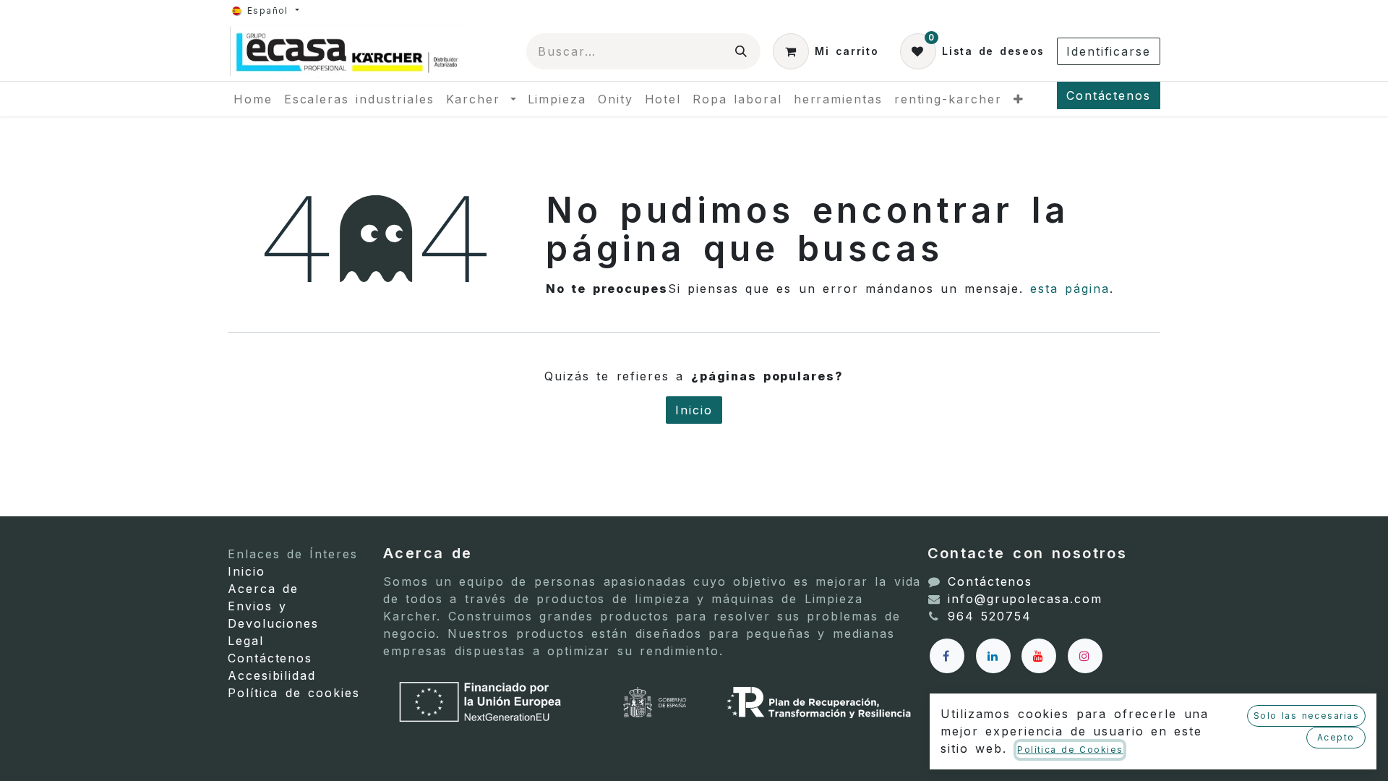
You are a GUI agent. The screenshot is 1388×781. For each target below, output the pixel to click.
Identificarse (1108, 51)
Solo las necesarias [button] (1306, 715)
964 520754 (990, 616)
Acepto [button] (1336, 737)
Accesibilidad (272, 675)
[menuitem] (253, 99)
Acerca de (263, 588)
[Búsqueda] (742, 51)
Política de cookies (294, 693)
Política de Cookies (1070, 749)
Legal (246, 640)
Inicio (694, 410)
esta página (1070, 288)
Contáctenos (1108, 95)
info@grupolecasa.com (1025, 599)
